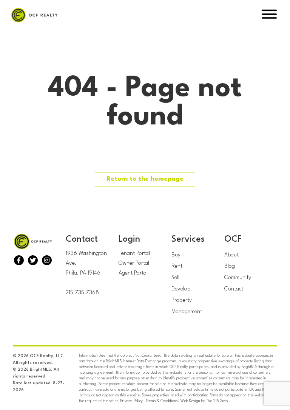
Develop (181, 289)
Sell (175, 278)
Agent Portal (133, 273)
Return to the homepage (145, 179)
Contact (233, 289)
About (231, 255)
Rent (176, 266)
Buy (175, 255)
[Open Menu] (269, 15)
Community (237, 278)
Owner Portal (134, 263)
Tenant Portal (134, 253)
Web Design (190, 401)
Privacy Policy (131, 401)
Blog (229, 266)
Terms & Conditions (161, 401)
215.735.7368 (82, 293)
